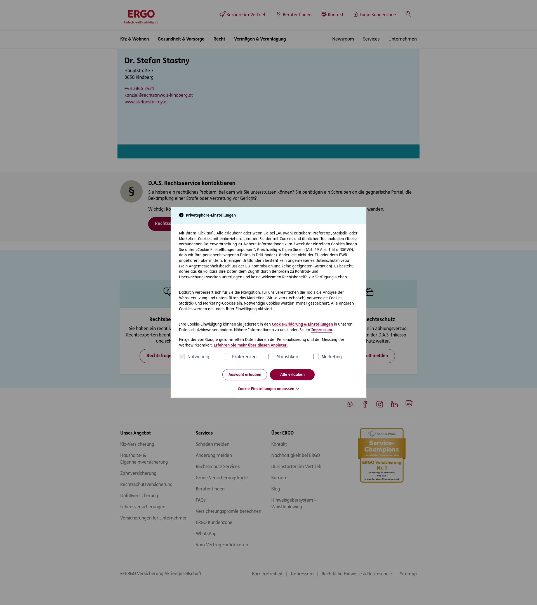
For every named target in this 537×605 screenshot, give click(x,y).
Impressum (321, 330)
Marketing (332, 357)
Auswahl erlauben (245, 375)
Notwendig (198, 357)
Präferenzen (244, 357)
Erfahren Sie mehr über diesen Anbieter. (251, 345)
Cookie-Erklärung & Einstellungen (302, 324)
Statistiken (287, 357)
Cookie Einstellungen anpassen (266, 389)
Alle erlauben (292, 375)
